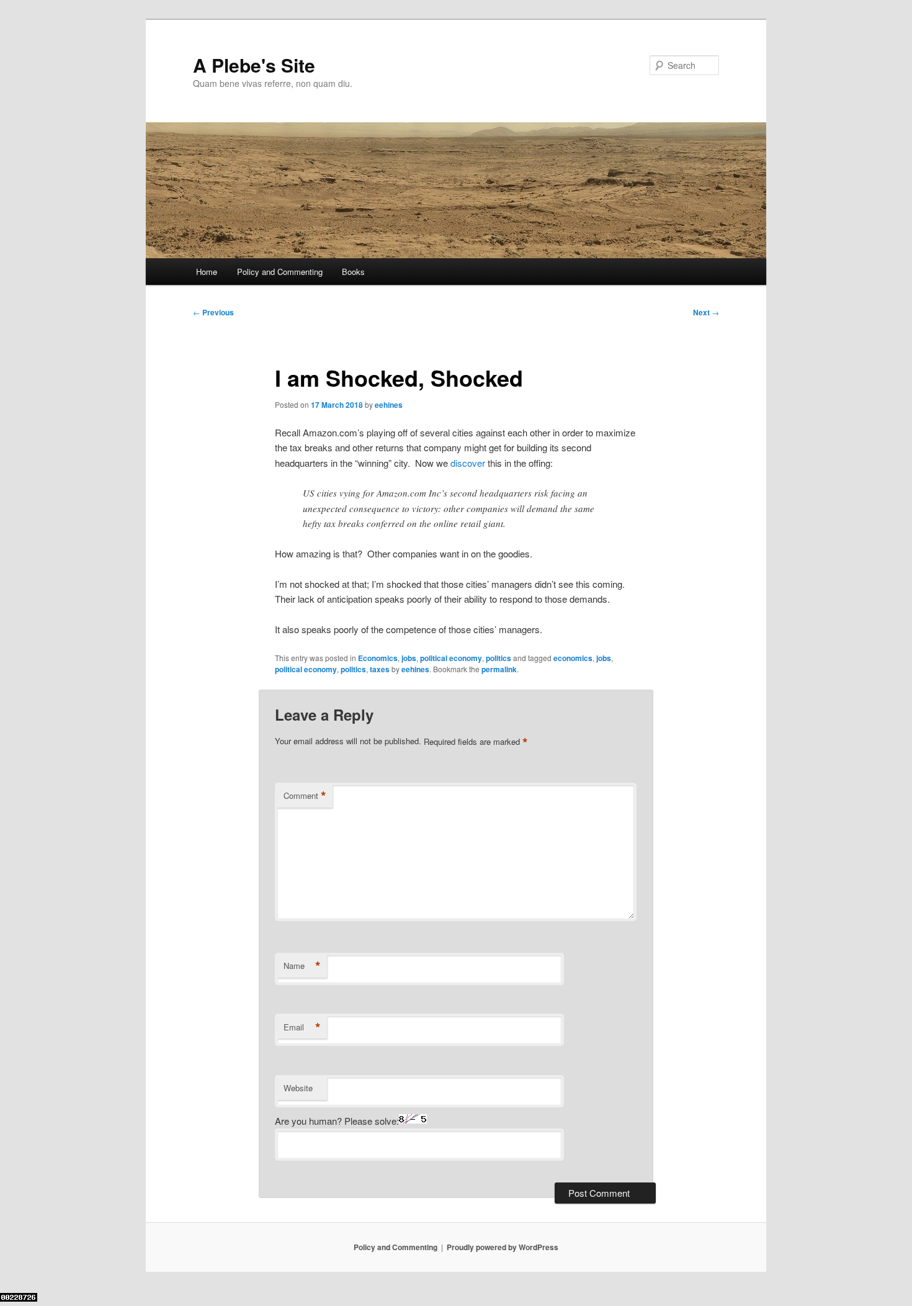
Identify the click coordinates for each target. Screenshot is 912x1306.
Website (298, 1088)
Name (302, 966)
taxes (380, 669)
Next (706, 312)
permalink (499, 669)
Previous (213, 312)
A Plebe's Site (254, 65)
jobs (408, 658)
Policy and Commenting (280, 271)
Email (302, 1027)
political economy (451, 658)
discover (467, 462)
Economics (378, 658)
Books (353, 271)
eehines (389, 404)
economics (572, 658)
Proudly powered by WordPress (502, 1247)
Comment (305, 796)
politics (498, 658)
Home (206, 271)
